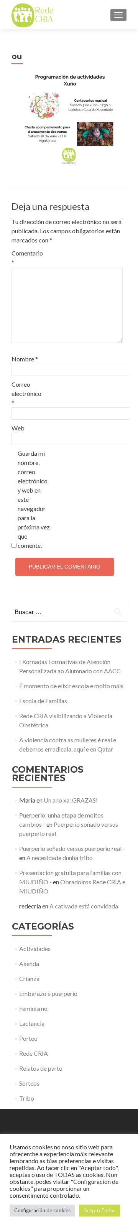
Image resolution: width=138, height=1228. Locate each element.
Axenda (29, 963)
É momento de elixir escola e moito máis (71, 685)
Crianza (29, 978)
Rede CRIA (33, 1053)
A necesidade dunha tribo (59, 857)
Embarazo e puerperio (48, 993)
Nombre (25, 359)
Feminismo (33, 1008)
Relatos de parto (40, 1068)
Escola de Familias (43, 700)
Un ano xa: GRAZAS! (71, 800)
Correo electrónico (26, 393)
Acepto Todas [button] (99, 1210)
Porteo (28, 1038)
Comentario (27, 257)
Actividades (35, 948)
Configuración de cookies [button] (42, 1210)
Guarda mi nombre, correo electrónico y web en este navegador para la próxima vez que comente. (34, 499)
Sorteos (29, 1083)
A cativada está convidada (83, 906)
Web (18, 428)
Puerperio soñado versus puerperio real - (72, 848)
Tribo (26, 1098)
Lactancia (31, 1023)
